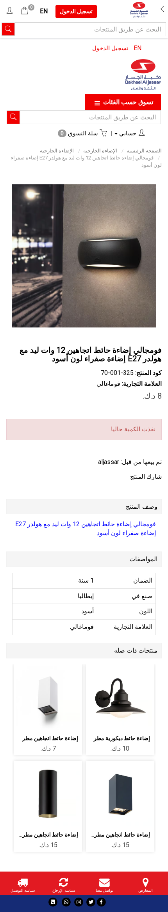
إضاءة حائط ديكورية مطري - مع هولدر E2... (102, 738)
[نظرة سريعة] (101, 698)
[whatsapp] (66, 902)
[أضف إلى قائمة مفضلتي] (120, 698)
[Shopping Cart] (24, 11)
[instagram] (78, 902)
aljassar (108, 462)
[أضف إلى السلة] (138, 698)
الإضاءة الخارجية (100, 151)
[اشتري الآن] (120, 719)
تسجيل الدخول (110, 48)
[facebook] (101, 902)
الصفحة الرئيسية (144, 151)
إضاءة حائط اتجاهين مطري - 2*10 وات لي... (101, 834)
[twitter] (91, 902)
